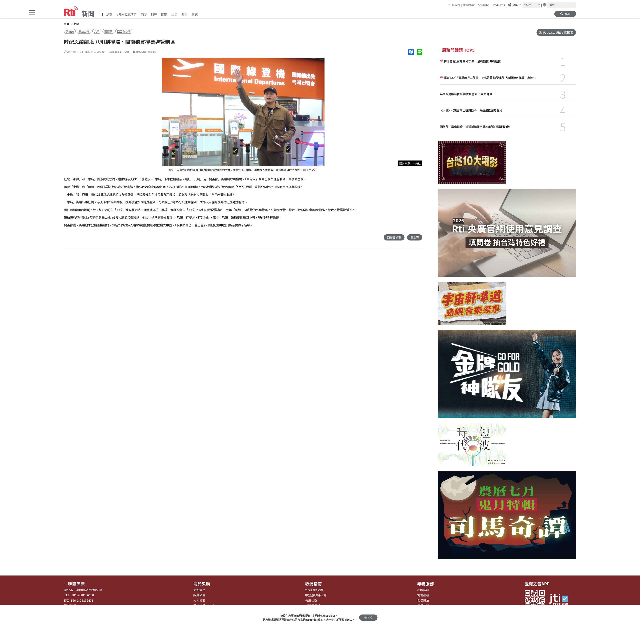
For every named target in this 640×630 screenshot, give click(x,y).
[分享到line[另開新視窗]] (419, 52)
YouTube (484, 5)
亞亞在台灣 (123, 31)
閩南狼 (108, 31)
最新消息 (199, 590)
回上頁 (414, 237)
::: (449, 5)
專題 (195, 14)
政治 (185, 14)
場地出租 (423, 595)
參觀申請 (423, 590)
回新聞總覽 (394, 237)
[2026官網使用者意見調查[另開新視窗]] (507, 235)
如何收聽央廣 (314, 590)
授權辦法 (423, 600)
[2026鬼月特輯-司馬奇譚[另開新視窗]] (507, 517)
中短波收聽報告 (315, 595)
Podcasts (500, 5)
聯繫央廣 (76, 583)
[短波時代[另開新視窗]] (472, 447)
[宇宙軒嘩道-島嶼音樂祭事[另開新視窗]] (472, 306)
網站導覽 (469, 5)
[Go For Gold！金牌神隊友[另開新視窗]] (507, 376)
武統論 (70, 31)
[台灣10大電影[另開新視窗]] (472, 165)
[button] (32, 13)
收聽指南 (313, 583)
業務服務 (425, 583)
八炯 (97, 31)
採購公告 (199, 595)
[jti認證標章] (561, 600)
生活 (174, 14)
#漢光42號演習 (126, 14)
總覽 (109, 14)
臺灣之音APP (537, 583)
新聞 (76, 24)
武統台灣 (84, 31)
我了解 (368, 618)
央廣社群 (311, 600)
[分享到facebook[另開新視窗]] (411, 52)
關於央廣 (201, 583)
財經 (154, 14)
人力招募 (199, 600)
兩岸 (144, 14)
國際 (164, 14)
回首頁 (457, 5)
